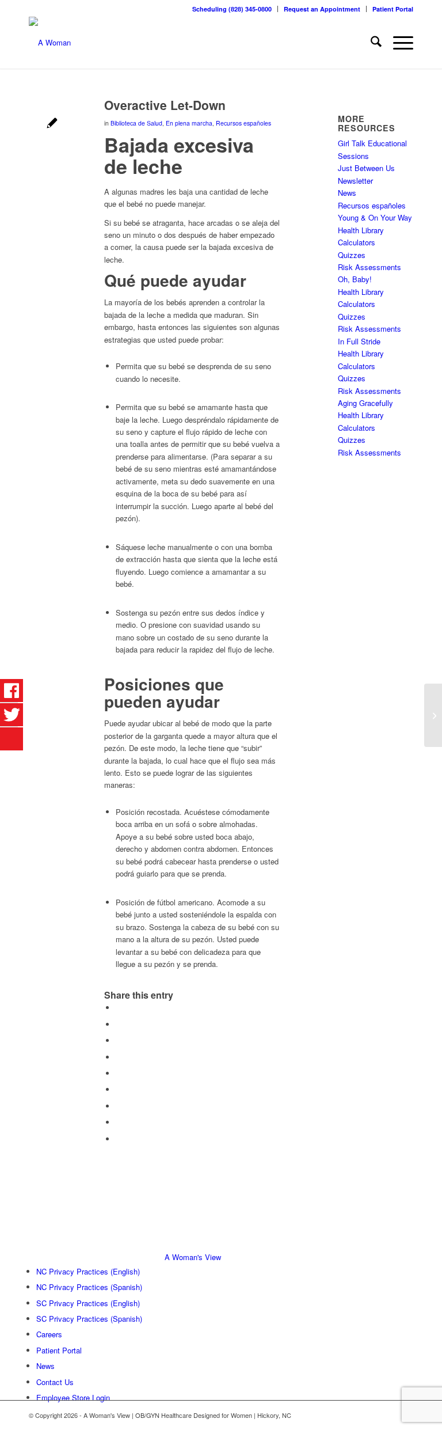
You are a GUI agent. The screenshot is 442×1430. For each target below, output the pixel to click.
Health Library (361, 230)
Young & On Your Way (375, 217)
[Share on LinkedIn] (118, 1073)
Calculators (356, 242)
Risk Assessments (369, 266)
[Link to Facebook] (387, 1415)
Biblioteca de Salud (136, 123)
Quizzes (351, 254)
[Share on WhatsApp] (118, 1040)
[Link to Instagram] (404, 1415)
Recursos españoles (243, 123)
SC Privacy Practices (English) (88, 1303)
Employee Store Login (73, 1397)
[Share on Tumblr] (118, 1089)
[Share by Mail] (118, 1138)
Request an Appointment (322, 9)
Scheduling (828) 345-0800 (232, 9)
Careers (49, 1334)
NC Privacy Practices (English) (88, 1271)
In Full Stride (359, 341)
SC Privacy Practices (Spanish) (89, 1318)
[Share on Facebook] (118, 1007)
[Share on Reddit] (118, 1122)
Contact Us (55, 1381)
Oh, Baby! (355, 279)
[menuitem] (232, 9)
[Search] (370, 43)
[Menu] (397, 43)
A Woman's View (193, 1256)
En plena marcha (189, 123)
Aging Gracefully (365, 402)
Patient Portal (392, 9)
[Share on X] (118, 1024)
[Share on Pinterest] (118, 1057)
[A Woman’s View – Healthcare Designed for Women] (50, 43)
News (347, 192)
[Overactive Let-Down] (52, 124)
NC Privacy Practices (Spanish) (89, 1286)
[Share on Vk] (118, 1106)
